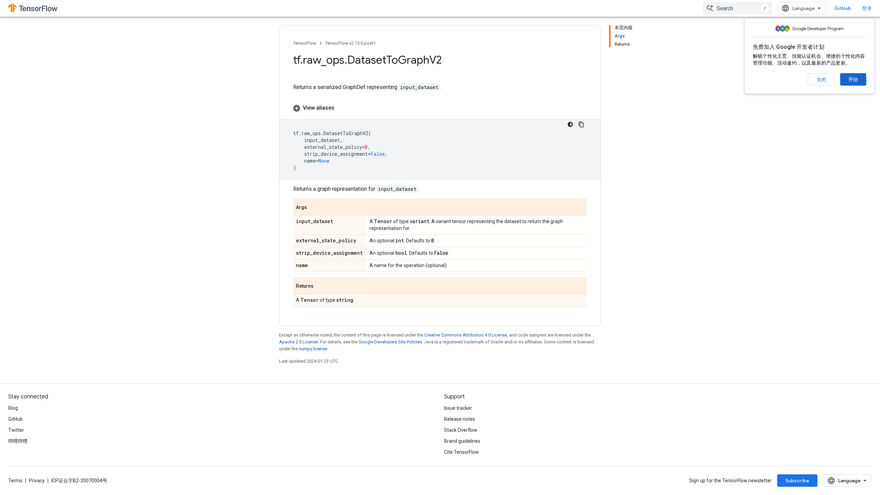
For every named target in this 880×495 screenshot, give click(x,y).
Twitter (16, 430)
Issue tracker (458, 408)
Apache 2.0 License (298, 341)
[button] (440, 108)
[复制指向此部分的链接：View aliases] (341, 108)
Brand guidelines (462, 441)
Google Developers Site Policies (390, 341)
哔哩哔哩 (18, 441)
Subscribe (797, 480)
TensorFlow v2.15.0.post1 (350, 43)
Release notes (459, 419)
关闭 (821, 80)
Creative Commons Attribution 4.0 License (465, 335)
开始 (853, 79)
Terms (15, 480)
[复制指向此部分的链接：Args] (314, 208)
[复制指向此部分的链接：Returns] (320, 286)
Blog (13, 408)
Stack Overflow (460, 430)
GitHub (842, 8)
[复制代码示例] (581, 124)
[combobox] (737, 8)
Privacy (37, 480)
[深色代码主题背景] (570, 124)
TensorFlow (304, 43)
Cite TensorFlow (461, 452)
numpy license (313, 348)
